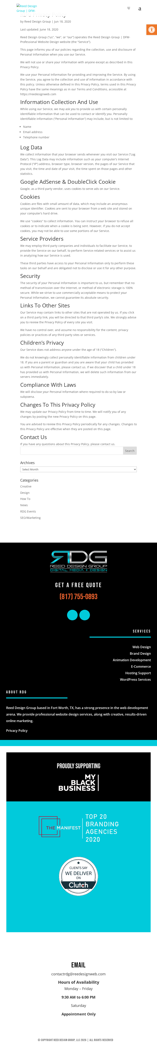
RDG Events (28, 511)
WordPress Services (135, 679)
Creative (25, 486)
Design (25, 493)
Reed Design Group (37, 21)
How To (25, 499)
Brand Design (140, 653)
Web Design (141, 647)
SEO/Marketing (30, 518)
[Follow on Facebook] (72, 615)
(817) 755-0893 (78, 596)
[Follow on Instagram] (84, 615)
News (24, 505)
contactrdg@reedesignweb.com (78, 973)
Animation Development (132, 660)
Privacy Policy (17, 730)
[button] (151, 29)
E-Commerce (141, 666)
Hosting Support (138, 673)
